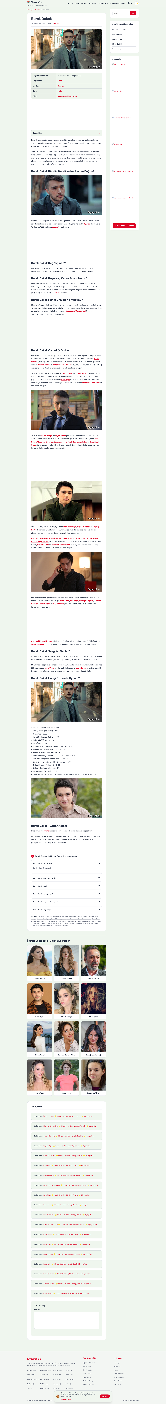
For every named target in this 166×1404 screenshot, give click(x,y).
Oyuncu (70, 3)
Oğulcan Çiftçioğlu (119, 29)
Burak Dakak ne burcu (84, 919)
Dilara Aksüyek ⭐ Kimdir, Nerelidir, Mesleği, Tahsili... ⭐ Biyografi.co (68, 1175)
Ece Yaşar (74, 601)
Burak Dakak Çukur (65, 916)
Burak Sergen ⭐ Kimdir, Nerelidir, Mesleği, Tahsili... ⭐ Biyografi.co (67, 1254)
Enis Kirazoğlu (117, 39)
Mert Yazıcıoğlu (69, 527)
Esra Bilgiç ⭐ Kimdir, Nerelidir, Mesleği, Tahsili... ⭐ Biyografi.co (66, 1195)
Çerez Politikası (118, 1381)
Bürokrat (57, 1384)
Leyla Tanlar (50, 668)
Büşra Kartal (116, 49)
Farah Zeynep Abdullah (77, 442)
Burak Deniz (68, 373)
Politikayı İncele (66, 1399)
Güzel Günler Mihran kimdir (91, 923)
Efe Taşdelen (117, 34)
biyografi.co (34, 1359)
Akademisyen (115, 3)
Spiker (56, 1388)
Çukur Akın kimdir (36, 923)
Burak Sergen (44, 604)
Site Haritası (117, 1384)
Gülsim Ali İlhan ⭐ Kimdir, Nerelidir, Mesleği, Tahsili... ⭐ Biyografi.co (68, 1215)
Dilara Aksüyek (60, 442)
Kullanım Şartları (119, 1373)
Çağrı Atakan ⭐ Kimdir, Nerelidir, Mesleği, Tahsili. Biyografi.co (66, 1293)
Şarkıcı (123, 3)
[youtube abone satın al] (124, 128)
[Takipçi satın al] (124, 75)
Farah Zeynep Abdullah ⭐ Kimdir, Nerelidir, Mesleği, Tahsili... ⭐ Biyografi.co (71, 1185)
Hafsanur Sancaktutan (61, 545)
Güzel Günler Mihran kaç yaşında (72, 923)
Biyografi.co (37, 2)
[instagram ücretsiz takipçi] (124, 182)
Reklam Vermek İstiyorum (124, 225)
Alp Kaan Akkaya (88, 1381)
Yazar (77, 3)
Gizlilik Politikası (119, 1377)
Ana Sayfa (117, 1363)
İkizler (60, 91)
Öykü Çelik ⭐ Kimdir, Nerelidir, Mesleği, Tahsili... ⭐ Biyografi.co (66, 1244)
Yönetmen (44, 1388)
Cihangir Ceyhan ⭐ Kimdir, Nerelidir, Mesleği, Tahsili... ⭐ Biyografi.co (68, 1156)
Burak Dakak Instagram (43, 919)
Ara (133, 13)
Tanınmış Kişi (103, 3)
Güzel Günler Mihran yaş (61, 925)
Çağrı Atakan (58, 604)
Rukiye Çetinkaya (88, 1384)
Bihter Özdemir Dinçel (62, 365)
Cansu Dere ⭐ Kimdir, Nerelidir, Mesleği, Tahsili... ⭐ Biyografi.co (67, 1234)
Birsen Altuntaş (45, 641)
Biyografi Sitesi (134, 1400)
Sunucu (69, 1374)
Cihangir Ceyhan (86, 601)
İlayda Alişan (60, 436)
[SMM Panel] (124, 155)
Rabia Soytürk (43, 545)
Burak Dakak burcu (54, 916)
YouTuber (44, 1379)
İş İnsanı (44, 1374)
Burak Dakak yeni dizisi (94, 921)
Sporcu (69, 1388)
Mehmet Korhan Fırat (91, 383)
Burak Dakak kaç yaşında (58, 919)
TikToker (44, 1384)
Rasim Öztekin (44, 365)
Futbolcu (31, 1384)
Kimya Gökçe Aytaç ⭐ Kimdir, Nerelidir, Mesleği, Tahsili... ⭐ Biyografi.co (70, 1225)
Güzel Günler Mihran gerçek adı (51, 923)
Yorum (37, 1310)
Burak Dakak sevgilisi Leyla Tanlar (64, 921)
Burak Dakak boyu (42, 916)
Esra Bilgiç (94, 538)
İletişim (130, 3)
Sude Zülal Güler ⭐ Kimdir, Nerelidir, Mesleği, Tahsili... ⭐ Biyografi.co (68, 1136)
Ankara (60, 81)
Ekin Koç (49, 442)
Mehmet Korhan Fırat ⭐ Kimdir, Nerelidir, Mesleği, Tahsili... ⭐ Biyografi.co (70, 1126)
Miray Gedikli (117, 44)
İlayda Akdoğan (83, 527)
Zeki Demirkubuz (38, 644)
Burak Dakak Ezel (77, 916)
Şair (29, 1388)
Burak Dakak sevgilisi (47, 921)
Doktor (69, 1384)
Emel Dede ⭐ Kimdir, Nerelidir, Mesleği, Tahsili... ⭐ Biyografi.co (66, 1205)
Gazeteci (92, 3)
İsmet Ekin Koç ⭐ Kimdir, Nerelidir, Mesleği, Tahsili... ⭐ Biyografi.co (68, 1116)
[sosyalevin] (124, 102)
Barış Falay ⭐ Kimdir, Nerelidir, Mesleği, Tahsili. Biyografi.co (65, 1264)
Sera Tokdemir (69, 538)
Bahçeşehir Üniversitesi (67, 96)
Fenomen (57, 1379)
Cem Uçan (65, 379)
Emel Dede (64, 601)
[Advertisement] (66, 114)
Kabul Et (104, 1396)
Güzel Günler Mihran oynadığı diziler (42, 925)
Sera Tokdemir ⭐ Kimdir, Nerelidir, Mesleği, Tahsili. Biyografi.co (66, 1274)
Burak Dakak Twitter (80, 921)
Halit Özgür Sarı (55, 538)
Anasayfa (30, 10)
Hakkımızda (117, 1366)
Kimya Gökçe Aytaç (39, 541)
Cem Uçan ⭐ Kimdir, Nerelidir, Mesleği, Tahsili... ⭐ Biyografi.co (66, 1165)
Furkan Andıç (81, 373)
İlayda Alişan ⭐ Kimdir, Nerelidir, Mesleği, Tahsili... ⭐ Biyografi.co (67, 1146)
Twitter (47, 831)
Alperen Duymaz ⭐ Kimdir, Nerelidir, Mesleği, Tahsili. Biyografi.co (67, 1284)
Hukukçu (70, 1379)
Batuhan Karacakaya (39, 538)
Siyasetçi (84, 3)
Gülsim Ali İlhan (82, 538)
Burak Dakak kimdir (72, 919)
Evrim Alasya (46, 436)
